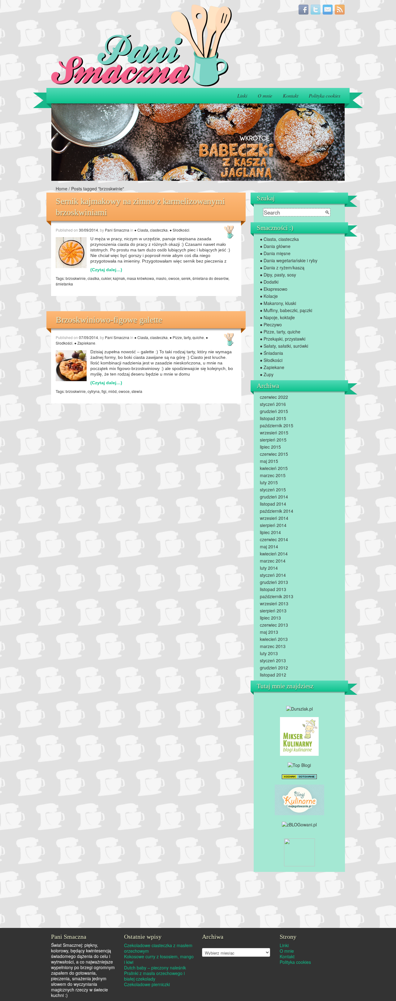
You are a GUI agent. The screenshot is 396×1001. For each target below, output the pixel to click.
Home (61, 188)
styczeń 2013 (273, 660)
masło (161, 278)
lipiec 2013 (270, 618)
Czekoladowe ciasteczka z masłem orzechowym (158, 948)
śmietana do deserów (210, 278)
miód (112, 391)
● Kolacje (269, 296)
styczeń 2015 (273, 489)
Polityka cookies (324, 95)
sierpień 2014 (273, 525)
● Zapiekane (84, 343)
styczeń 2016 (273, 404)
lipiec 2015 (270, 447)
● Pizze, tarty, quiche (187, 337)
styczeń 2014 (273, 575)
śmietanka (64, 283)
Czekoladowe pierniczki (147, 984)
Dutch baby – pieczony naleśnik (155, 967)
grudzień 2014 (274, 497)
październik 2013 (276, 596)
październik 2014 (276, 511)
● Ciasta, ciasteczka (151, 230)
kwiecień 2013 (274, 639)
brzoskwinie (76, 278)
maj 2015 (269, 461)
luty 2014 (269, 568)
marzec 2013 (273, 646)
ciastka (93, 278)
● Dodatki (269, 282)
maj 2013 (269, 632)
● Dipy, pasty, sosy (278, 275)
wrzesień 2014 (274, 518)
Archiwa (209, 944)
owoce (173, 278)
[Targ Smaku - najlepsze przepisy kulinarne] (299, 851)
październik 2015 (276, 425)
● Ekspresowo (273, 289)
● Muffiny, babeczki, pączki (286, 310)
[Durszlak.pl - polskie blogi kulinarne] (299, 708)
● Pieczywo (271, 324)
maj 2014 (269, 546)
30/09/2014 (88, 230)
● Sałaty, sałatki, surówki (284, 346)
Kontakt (290, 95)
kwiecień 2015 (274, 468)
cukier (106, 278)
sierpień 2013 (273, 610)
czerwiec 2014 (274, 539)
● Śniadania (271, 353)
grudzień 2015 (274, 411)
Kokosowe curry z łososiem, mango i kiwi (159, 959)
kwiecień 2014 (274, 554)
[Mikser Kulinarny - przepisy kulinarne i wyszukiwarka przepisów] (299, 736)
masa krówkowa (140, 278)
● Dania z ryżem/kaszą (282, 267)
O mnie (265, 95)
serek (186, 278)
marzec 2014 (273, 561)
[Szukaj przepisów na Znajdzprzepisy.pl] (299, 764)
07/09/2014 (88, 337)
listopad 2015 (273, 418)
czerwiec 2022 (274, 397)
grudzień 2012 (274, 667)
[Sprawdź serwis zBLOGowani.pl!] (299, 823)
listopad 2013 (273, 589)
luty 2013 (269, 653)
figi (103, 391)
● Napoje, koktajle (277, 317)
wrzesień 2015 (274, 432)
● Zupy (266, 374)
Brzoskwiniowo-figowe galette (109, 319)
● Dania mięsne (275, 253)
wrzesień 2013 (274, 603)
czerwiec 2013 (274, 625)
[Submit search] (327, 212)
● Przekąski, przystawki (282, 339)
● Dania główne (275, 246)
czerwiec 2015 (274, 454)
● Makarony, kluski (278, 303)
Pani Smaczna (117, 230)
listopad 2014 (273, 504)
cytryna (94, 391)
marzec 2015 (273, 475)
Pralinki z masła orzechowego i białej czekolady (154, 976)
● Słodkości (179, 230)
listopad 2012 (273, 675)
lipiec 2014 (270, 532)
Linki (242, 95)
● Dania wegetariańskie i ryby (288, 260)
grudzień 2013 (274, 582)
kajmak (119, 278)
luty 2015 (269, 482)
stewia (136, 391)
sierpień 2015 (273, 440)
